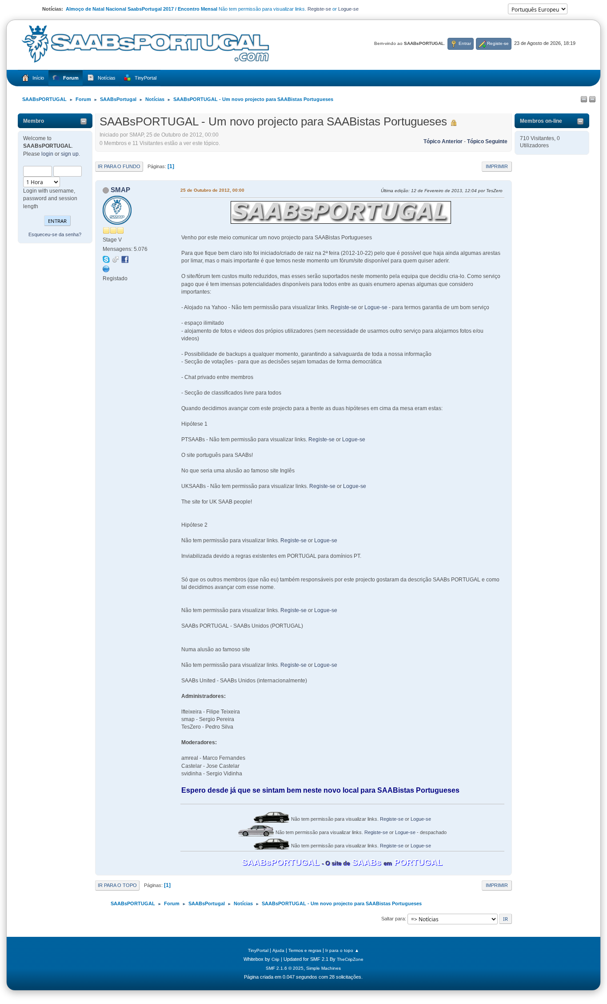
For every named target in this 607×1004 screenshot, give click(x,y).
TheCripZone (350, 959)
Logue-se (348, 9)
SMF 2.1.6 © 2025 (285, 968)
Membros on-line (541, 121)
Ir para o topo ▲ (342, 950)
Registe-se (319, 9)
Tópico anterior (443, 141)
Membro (33, 121)
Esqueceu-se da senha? (54, 234)
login (47, 154)
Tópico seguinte (487, 141)
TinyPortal (258, 950)
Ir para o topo (117, 885)
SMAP (120, 190)
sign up (70, 154)
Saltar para (393, 918)
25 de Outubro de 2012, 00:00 (212, 190)
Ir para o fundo (119, 166)
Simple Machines (323, 968)
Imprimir (497, 166)
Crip (276, 959)
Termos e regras (304, 950)
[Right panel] (592, 99)
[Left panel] (583, 99)
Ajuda (278, 950)
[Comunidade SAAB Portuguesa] (106, 269)
